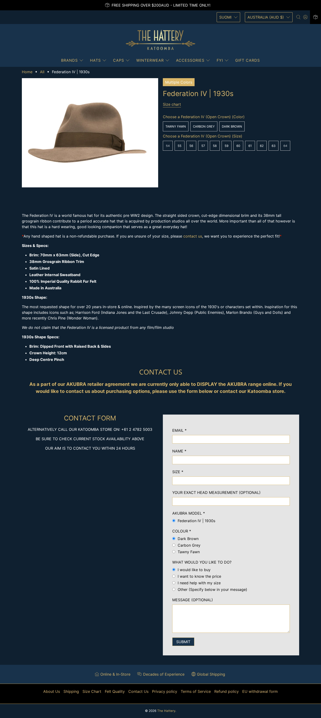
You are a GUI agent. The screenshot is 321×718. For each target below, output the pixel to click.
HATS (95, 60)
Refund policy (226, 691)
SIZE (177, 471)
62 (262, 146)
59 (226, 146)
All (42, 72)
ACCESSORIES (190, 60)
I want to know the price (199, 576)
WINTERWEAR (150, 60)
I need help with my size (199, 583)
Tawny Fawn (175, 126)
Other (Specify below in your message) (212, 589)
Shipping (71, 691)
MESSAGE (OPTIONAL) (192, 599)
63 (273, 146)
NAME (179, 451)
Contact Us (138, 691)
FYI (220, 60)
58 (215, 146)
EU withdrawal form (260, 691)
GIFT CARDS (247, 60)
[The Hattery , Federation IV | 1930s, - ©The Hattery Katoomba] (90, 132)
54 (168, 146)
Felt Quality (115, 691)
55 (179, 146)
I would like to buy (194, 569)
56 (191, 146)
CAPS (118, 60)
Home (27, 72)
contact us (192, 236)
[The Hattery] (160, 40)
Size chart (172, 104)
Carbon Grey (204, 126)
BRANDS (69, 60)
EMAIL (179, 430)
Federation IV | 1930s (196, 520)
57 (203, 146)
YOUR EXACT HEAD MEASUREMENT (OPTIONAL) (216, 492)
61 (250, 146)
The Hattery (166, 711)
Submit (183, 641)
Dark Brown (232, 126)
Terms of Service (196, 691)
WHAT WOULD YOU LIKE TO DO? (201, 562)
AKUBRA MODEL (188, 513)
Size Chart (91, 691)
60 (238, 146)
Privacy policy (164, 691)
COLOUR (181, 531)
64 (285, 146)
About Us (51, 691)
